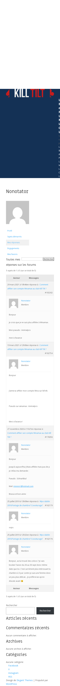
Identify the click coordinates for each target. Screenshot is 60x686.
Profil (9, 230)
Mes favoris (12, 254)
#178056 (49, 437)
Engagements (13, 248)
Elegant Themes (25, 680)
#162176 (49, 539)
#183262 (49, 292)
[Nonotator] (17, 226)
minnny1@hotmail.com (23, 486)
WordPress (11, 683)
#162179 (49, 505)
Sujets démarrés (14, 236)
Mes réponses (13, 242)
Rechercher (11, 605)
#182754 (49, 353)
